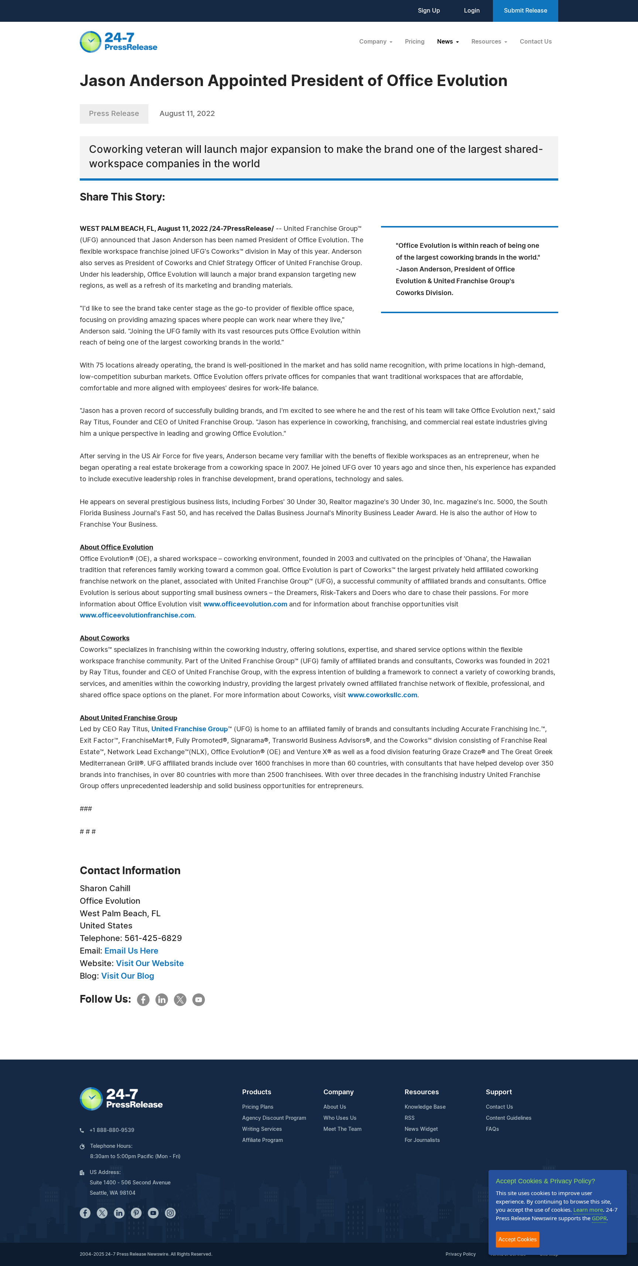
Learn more (588, 1209)
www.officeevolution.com (245, 604)
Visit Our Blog (127, 976)
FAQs (492, 1129)
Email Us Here (131, 951)
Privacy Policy (461, 1254)
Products (256, 1092)
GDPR (599, 1218)
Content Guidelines (509, 1118)
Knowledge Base (425, 1107)
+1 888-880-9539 (111, 1130)
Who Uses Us (340, 1118)
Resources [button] (487, 42)
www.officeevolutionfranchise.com (137, 615)
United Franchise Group (189, 729)
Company (338, 1092)
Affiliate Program (262, 1140)
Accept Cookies (517, 1239)
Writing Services (262, 1129)
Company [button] (373, 42)
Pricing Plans (258, 1107)
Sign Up (429, 11)
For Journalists (422, 1140)
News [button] (446, 42)
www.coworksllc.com (382, 695)
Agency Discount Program (274, 1118)
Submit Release (525, 11)
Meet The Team (342, 1129)
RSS (410, 1118)
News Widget (421, 1129)
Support (499, 1092)
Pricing (415, 42)
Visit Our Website (150, 963)
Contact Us (536, 42)
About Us (334, 1107)
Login (472, 11)
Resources (422, 1092)
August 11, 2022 (187, 113)
